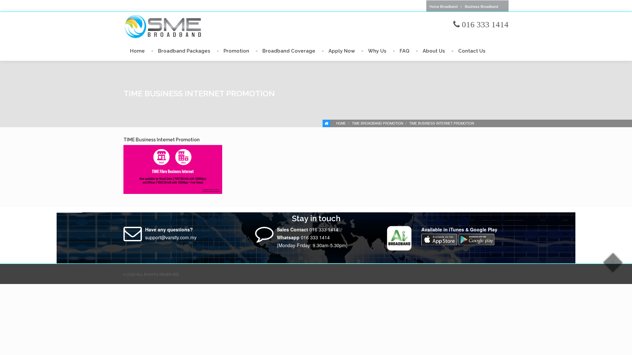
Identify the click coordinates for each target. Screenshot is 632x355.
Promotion (236, 51)
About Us (434, 51)
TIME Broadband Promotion (377, 123)
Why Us (377, 51)
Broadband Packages (184, 51)
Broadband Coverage (288, 51)
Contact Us (472, 51)
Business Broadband (481, 6)
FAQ (404, 51)
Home (137, 51)
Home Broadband (444, 6)
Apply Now (342, 51)
